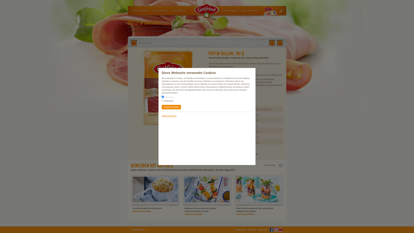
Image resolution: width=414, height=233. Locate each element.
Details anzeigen (169, 116)
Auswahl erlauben (171, 107)
